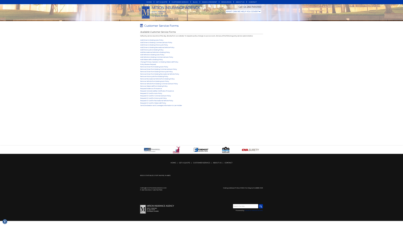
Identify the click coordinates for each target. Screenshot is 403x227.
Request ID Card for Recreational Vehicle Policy (156, 121)
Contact (228, 184)
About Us (217, 184)
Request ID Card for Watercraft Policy (153, 124)
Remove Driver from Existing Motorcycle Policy (156, 92)
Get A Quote (184, 184)
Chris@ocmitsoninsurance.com (153, 209)
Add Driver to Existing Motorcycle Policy (154, 66)
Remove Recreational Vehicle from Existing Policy (157, 100)
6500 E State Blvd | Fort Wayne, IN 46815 (155, 196)
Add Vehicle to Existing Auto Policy (152, 76)
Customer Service (201, 184)
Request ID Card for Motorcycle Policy (153, 119)
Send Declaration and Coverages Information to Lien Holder (161, 126)
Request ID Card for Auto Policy (151, 114)
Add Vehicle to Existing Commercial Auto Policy (156, 78)
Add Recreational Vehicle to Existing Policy (155, 73)
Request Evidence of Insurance (151, 109)
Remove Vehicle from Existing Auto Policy (154, 102)
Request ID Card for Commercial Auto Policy (155, 117)
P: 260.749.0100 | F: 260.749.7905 (151, 211)
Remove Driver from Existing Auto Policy (154, 88)
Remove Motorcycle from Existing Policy (154, 97)
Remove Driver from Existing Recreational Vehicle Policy (159, 95)
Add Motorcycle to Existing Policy (151, 71)
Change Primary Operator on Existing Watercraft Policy (159, 83)
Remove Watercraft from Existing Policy (153, 107)
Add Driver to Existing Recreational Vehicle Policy (157, 68)
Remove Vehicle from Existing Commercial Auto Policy (159, 105)
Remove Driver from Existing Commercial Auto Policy (158, 90)
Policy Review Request (148, 85)
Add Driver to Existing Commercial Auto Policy (156, 63)
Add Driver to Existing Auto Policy (151, 61)
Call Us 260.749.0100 (249, 6)
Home (173, 184)
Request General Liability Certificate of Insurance (157, 112)
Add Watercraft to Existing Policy (151, 80)
